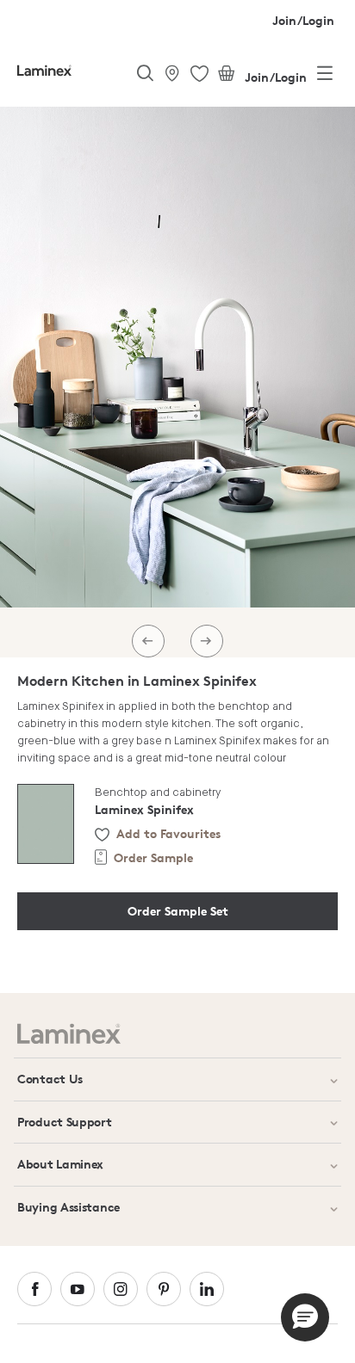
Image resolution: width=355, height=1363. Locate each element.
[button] (305, 1317)
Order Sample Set (178, 911)
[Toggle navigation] (324, 76)
